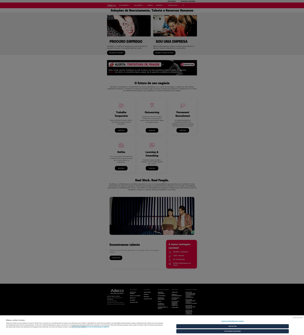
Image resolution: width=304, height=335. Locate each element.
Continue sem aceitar (298, 317)
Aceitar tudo (232, 326)
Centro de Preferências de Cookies (232, 321)
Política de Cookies (78, 327)
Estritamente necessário (232, 331)
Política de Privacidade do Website (97, 327)
